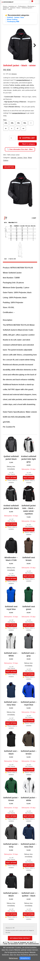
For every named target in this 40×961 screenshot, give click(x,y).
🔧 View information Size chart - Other (20, 149)
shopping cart (28, 138)
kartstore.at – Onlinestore (17, 6)
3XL (12, 123)
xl (17, 128)
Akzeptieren (25, 958)
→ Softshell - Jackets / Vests (14, 17)
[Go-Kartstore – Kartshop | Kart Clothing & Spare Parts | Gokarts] (7, 2)
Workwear (31, 6)
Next (34, 45)
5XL (24, 123)
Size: (5, 120)
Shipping (14, 74)
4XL (18, 123)
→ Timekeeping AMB (12, 21)
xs (23, 128)
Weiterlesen (13, 958)
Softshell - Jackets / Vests (11, 8)
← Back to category (27, 144)
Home (5, 6)
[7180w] (20, 45)
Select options (11, 477)
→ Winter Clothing (11, 19)
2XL (6, 123)
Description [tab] (9, 167)
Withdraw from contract (20, 938)
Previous (6, 45)
